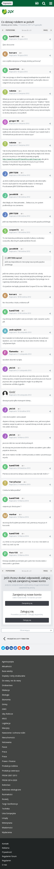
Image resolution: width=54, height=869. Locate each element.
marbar (13, 514)
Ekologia (5, 695)
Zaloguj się (27, 620)
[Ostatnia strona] (51, 30)
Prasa (4, 756)
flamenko (13, 351)
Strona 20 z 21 (27, 30)
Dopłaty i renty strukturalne (13, 676)
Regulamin (6, 860)
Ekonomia (6, 699)
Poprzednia (10, 30)
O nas (4, 865)
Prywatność (7, 852)
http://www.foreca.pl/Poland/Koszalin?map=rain (22, 159)
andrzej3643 (15, 329)
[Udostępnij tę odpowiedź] (50, 39)
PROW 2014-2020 (9, 780)
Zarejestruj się (27, 603)
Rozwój (5, 799)
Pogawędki (37, 25)
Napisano (18, 39)
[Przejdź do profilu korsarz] (5, 54)
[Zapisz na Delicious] (15, 648)
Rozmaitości (7, 794)
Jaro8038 (13, 194)
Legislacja (6, 723)
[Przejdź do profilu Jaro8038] (5, 195)
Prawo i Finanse (8, 761)
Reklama (5, 848)
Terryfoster (15, 481)
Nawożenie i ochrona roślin (13, 733)
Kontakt (5, 844)
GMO (4, 709)
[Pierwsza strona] (2, 30)
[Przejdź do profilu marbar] (5, 515)
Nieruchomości (8, 737)
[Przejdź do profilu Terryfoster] (5, 483)
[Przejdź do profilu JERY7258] (5, 173)
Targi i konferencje (10, 804)
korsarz (13, 52)
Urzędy (5, 818)
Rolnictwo (6, 785)
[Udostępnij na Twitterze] (3, 648)
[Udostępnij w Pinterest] (27, 648)
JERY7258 (13, 172)
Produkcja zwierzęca (10, 771)
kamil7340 (14, 36)
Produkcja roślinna (10, 766)
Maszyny (5, 728)
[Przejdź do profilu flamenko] (5, 352)
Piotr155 (13, 552)
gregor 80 (14, 120)
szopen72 (14, 229)
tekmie (12, 90)
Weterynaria (7, 823)
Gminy (4, 704)
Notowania (6, 742)
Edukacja (6, 690)
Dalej (45, 30)
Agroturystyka (8, 662)
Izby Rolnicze (7, 714)
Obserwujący (25, 630)
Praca (4, 752)
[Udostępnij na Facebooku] (7, 648)
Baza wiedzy (7, 671)
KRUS (4, 718)
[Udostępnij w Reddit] (19, 648)
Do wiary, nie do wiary (11, 680)
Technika (6, 808)
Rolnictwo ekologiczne (11, 790)
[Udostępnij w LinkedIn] (23, 648)
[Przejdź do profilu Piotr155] (5, 553)
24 (51, 630)
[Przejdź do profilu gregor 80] (5, 122)
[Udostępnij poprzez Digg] (11, 648)
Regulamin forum (9, 856)
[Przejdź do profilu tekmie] (5, 92)
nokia (15, 25)
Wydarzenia (7, 832)
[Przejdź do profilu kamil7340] (5, 37)
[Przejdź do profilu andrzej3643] (5, 331)
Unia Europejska (9, 813)
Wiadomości (7, 827)
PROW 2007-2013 (9, 775)
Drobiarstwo (7, 685)
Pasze (4, 747)
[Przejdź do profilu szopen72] (5, 231)
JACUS (12, 367)
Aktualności (7, 666)
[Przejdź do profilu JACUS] (5, 369)
